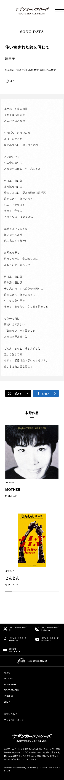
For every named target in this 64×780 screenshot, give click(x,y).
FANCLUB (9, 695)
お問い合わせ (10, 714)
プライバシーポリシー (15, 719)
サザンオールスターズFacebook (17, 639)
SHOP (7, 701)
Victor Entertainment (15, 767)
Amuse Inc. (32, 767)
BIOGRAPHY (10, 684)
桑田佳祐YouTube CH (14, 650)
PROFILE (8, 678)
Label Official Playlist (37, 661)
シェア (46, 393)
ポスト (18, 393)
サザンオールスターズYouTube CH (50, 639)
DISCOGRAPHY (11, 690)
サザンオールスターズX (18, 628)
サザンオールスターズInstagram (50, 628)
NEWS (7, 672)
